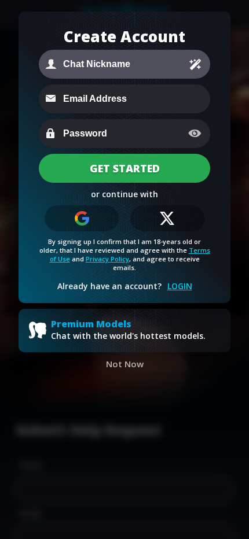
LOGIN (179, 285)
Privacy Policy (107, 258)
